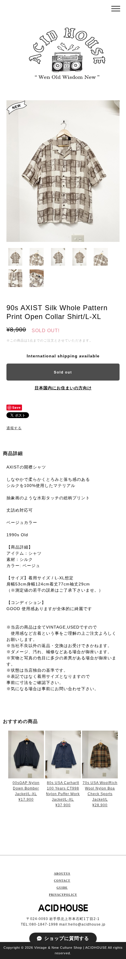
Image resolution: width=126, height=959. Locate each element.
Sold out (63, 372)
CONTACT (62, 880)
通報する (14, 428)
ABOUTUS (62, 873)
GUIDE (62, 887)
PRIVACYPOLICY (63, 894)
